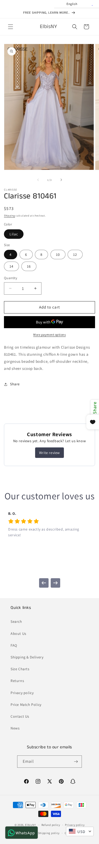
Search (16, 621)
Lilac (14, 234)
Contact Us (20, 716)
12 (75, 254)
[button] (10, 27)
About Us (18, 633)
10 (58, 254)
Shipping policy (49, 833)
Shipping (9, 215)
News (15, 728)
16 (29, 266)
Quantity (10, 278)
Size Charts (20, 669)
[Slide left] (38, 180)
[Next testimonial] (55, 583)
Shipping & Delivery (27, 657)
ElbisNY (30, 825)
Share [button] (15, 384)
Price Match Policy (26, 704)
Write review (49, 452)
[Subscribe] (76, 761)
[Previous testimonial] (44, 583)
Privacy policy (22, 692)
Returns (17, 680)
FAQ (14, 645)
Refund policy (50, 825)
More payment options (49, 335)
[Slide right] (61, 180)
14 (11, 266)
